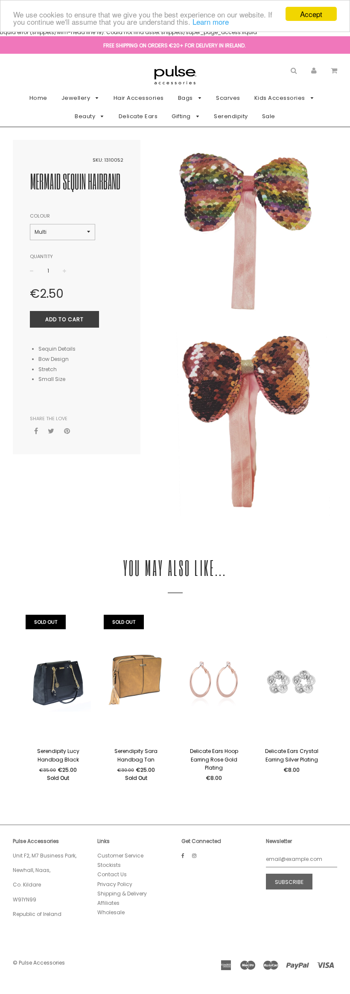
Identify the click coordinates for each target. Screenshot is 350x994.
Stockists (109, 865)
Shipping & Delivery (122, 893)
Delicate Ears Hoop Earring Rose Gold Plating (214, 759)
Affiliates (108, 903)
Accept (311, 14)
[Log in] (314, 70)
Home (38, 98)
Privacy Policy (114, 884)
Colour (40, 215)
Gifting (182, 116)
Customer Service (120, 855)
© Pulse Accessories (39, 962)
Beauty (86, 116)
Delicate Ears (138, 116)
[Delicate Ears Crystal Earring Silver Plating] (292, 679)
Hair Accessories (139, 98)
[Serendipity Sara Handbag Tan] (136, 679)
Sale (268, 116)
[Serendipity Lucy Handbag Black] (58, 679)
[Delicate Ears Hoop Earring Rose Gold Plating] (214, 679)
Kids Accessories (280, 98)
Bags (186, 98)
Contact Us (112, 874)
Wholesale (111, 912)
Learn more (210, 21)
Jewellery (76, 98)
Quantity (41, 256)
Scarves (228, 98)
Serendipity (231, 116)
